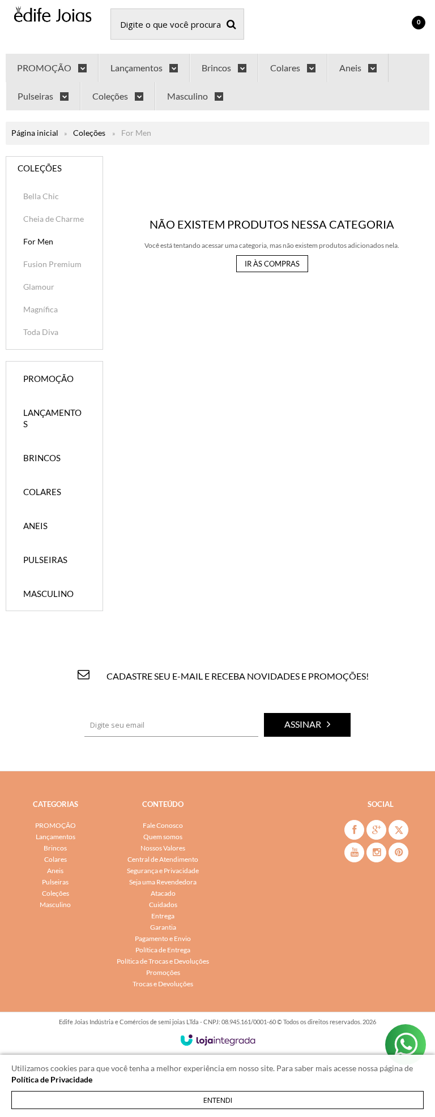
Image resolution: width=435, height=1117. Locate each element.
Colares (55, 859)
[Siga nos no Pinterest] (398, 852)
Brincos (55, 848)
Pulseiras (55, 882)
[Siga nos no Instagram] (376, 852)
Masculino (55, 904)
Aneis (55, 870)
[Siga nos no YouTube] (354, 852)
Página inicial (34, 133)
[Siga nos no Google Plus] (376, 830)
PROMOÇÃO (55, 825)
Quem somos (162, 836)
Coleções (89, 133)
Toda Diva (40, 332)
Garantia (163, 927)
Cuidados (163, 904)
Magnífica (40, 309)
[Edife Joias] (52, 16)
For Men (38, 241)
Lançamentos (55, 836)
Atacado (163, 893)
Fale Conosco (163, 825)
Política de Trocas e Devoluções (163, 961)
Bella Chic (41, 196)
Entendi (217, 1100)
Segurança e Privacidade (163, 870)
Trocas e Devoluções (163, 983)
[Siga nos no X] (398, 830)
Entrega (162, 916)
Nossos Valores (162, 848)
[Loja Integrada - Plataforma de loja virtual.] (217, 1040)
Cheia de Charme (53, 219)
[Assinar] (307, 725)
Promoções (163, 972)
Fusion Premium (52, 264)
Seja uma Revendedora (163, 882)
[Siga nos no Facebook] (354, 830)
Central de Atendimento (162, 859)
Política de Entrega (162, 950)
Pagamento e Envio (163, 938)
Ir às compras (272, 263)
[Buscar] (231, 24)
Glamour (38, 286)
